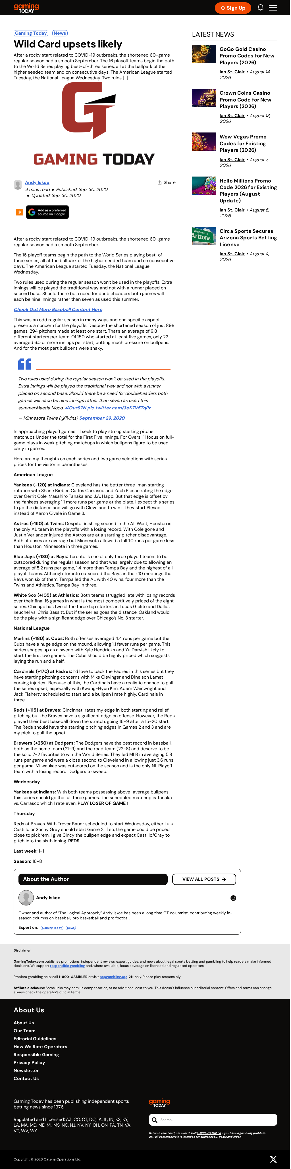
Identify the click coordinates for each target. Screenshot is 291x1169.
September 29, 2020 (101, 418)
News (60, 33)
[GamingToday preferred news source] (47, 212)
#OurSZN (75, 408)
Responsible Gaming (36, 1055)
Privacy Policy (29, 1063)
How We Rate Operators (40, 1047)
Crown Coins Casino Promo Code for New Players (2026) (246, 100)
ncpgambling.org (113, 977)
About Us (24, 1023)
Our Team (25, 1031)
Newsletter (26, 1070)
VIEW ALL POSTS (200, 879)
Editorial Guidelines (35, 1039)
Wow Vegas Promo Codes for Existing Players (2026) (243, 143)
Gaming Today (31, 33)
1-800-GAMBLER (209, 1133)
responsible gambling (67, 965)
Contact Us (26, 1078)
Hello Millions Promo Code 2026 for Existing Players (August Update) (248, 190)
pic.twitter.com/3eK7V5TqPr (119, 408)
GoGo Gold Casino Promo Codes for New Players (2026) (247, 56)
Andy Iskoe (37, 182)
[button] (273, 8)
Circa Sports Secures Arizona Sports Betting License (248, 238)
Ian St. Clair (232, 72)
